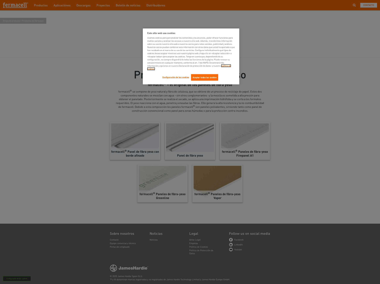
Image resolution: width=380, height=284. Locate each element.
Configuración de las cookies (175, 77)
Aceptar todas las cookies (205, 77)
